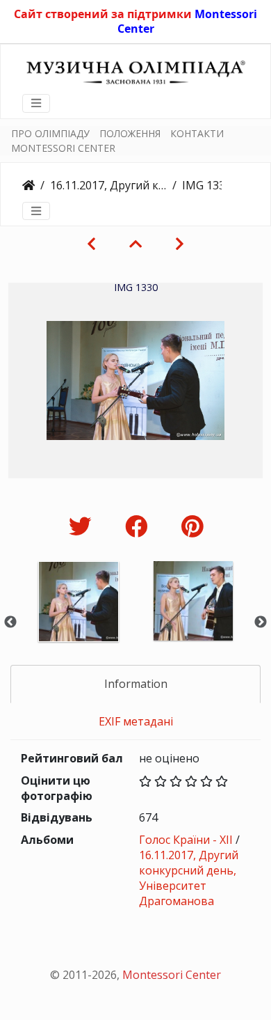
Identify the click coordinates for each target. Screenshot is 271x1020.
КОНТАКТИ (197, 133)
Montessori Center (171, 974)
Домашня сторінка (28, 185)
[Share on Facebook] (139, 526)
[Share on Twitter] (83, 526)
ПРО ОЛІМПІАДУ (50, 133)
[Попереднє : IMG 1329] (91, 243)
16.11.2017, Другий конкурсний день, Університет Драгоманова (108, 185)
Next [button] (261, 622)
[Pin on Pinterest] (192, 526)
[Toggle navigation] (36, 103)
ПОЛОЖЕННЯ (130, 133)
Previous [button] (10, 622)
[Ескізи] (135, 243)
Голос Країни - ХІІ (186, 839)
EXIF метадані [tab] (136, 721)
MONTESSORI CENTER (63, 148)
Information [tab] (135, 683)
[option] (78, 620)
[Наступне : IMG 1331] (179, 243)
